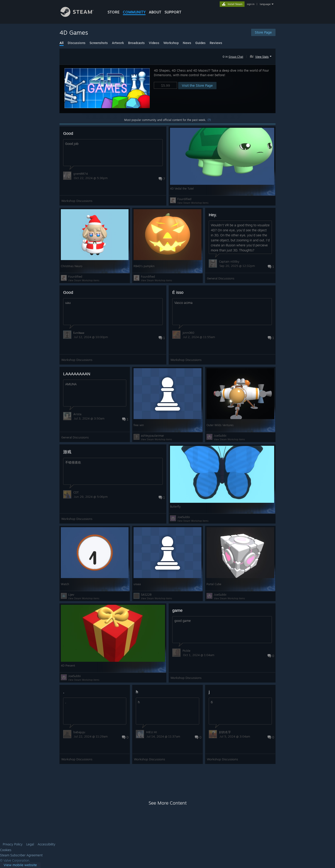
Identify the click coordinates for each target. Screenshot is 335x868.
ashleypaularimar (152, 435)
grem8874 (80, 173)
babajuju (79, 732)
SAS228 (146, 594)
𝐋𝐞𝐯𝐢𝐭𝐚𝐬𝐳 (78, 332)
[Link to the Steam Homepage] (76, 16)
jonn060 (188, 332)
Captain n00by (229, 261)
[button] (261, 56)
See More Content (168, 803)
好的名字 (225, 732)
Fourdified (184, 199)
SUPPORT (173, 12)
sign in (250, 4)
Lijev (71, 594)
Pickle (186, 650)
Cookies (5, 850)
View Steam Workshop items (193, 202)
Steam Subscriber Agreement (21, 855)
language (265, 4)
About (155, 12)
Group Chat (236, 56)
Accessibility (46, 844)
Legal (30, 844)
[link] (20, 865)
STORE (114, 12)
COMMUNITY (134, 12)
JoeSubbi (220, 435)
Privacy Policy (13, 844)
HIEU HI (151, 732)
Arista (77, 414)
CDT (76, 492)
